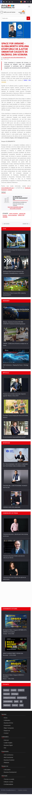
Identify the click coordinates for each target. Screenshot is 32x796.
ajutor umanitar (13, 213)
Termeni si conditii (9, 779)
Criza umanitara (12, 215)
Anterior (6, 223)
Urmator (25, 223)
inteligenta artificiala (9, 697)
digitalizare (7, 705)
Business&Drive (22, 697)
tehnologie (15, 694)
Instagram (4, 189)
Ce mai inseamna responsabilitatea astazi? (14, 437)
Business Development (10, 772)
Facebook (27, 188)
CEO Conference (8, 755)
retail (21, 705)
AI (21, 701)
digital (16, 701)
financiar (15, 705)
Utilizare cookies (8, 781)
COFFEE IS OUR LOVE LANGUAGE (11, 507)
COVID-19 (21, 690)
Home (5, 717)
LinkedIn (10, 189)
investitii (13, 690)
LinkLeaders (7, 769)
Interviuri (6, 740)
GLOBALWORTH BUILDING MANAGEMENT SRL (14, 57)
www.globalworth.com (7, 188)
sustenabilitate (8, 701)
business (6, 690)
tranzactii (6, 694)
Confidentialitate (8, 784)
